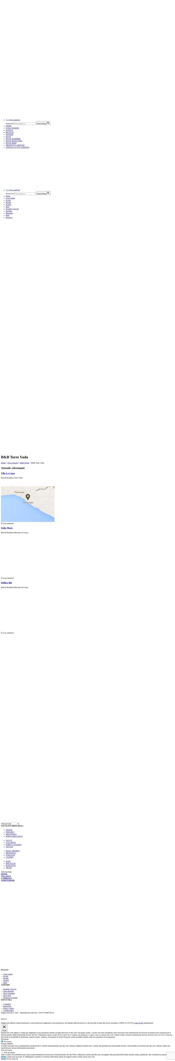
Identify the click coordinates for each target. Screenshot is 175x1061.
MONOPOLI (11, 853)
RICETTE (10, 132)
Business (9, 217)
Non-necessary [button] (6, 1050)
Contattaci (7, 1004)
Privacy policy (8, 1008)
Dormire (9, 211)
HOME (8, 126)
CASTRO (9, 857)
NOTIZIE (9, 134)
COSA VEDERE (12, 128)
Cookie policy (8, 1011)
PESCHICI (10, 832)
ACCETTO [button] (128, 1023)
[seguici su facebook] (30, 819)
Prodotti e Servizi (12, 209)
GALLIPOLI (11, 843)
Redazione (7, 1006)
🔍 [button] (13, 120)
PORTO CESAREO (13, 845)
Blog (7, 207)
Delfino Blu (6, 582)
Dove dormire (13, 463)
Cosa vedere (10, 198)
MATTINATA (11, 834)
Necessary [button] (5, 1039)
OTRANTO (10, 855)
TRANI (9, 868)
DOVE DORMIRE (13, 139)
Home (8, 196)
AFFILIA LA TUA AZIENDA (17, 147)
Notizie (8, 205)
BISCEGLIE (11, 863)
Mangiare (9, 213)
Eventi (8, 200)
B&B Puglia (24, 463)
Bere (7, 215)
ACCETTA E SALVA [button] (9, 1059)
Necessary (8, 1042)
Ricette (8, 202)
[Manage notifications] (3, 1058)
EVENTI (9, 130)
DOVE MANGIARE (14, 141)
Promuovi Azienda (10, 998)
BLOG (8, 137)
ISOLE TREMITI (12, 851)
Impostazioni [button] (148, 1023)
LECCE (9, 840)
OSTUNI (9, 847)
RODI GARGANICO (14, 836)
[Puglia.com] (43, 186)
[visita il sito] (30, 695)
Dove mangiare (9, 993)
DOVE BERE (11, 143)
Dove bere (7, 996)
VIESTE (9, 830)
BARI (8, 861)
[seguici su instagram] (30, 757)
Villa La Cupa (8, 473)
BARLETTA (11, 866)
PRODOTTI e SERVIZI (15, 145)
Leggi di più (138, 1023)
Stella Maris (7, 528)
